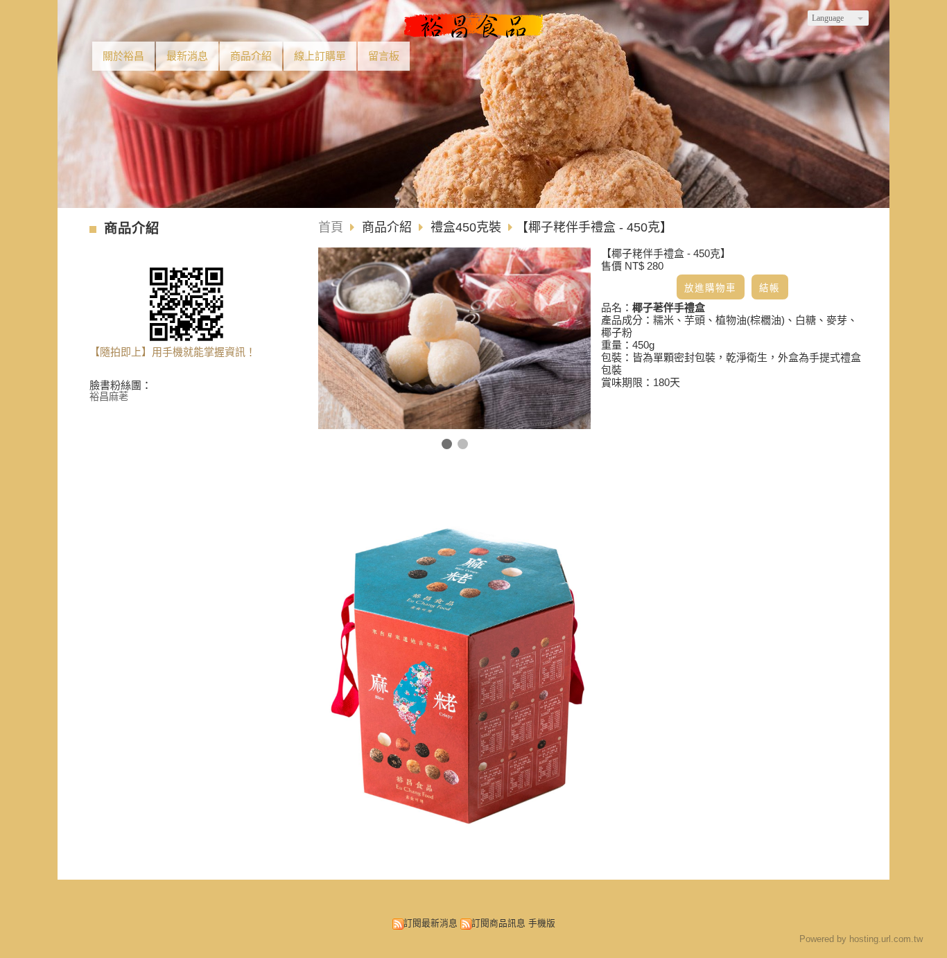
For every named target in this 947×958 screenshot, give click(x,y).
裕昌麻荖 (108, 397)
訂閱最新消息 (430, 923)
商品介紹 (388, 227)
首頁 (330, 227)
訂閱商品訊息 (498, 923)
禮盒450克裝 (466, 227)
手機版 (541, 923)
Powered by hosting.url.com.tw (861, 939)
